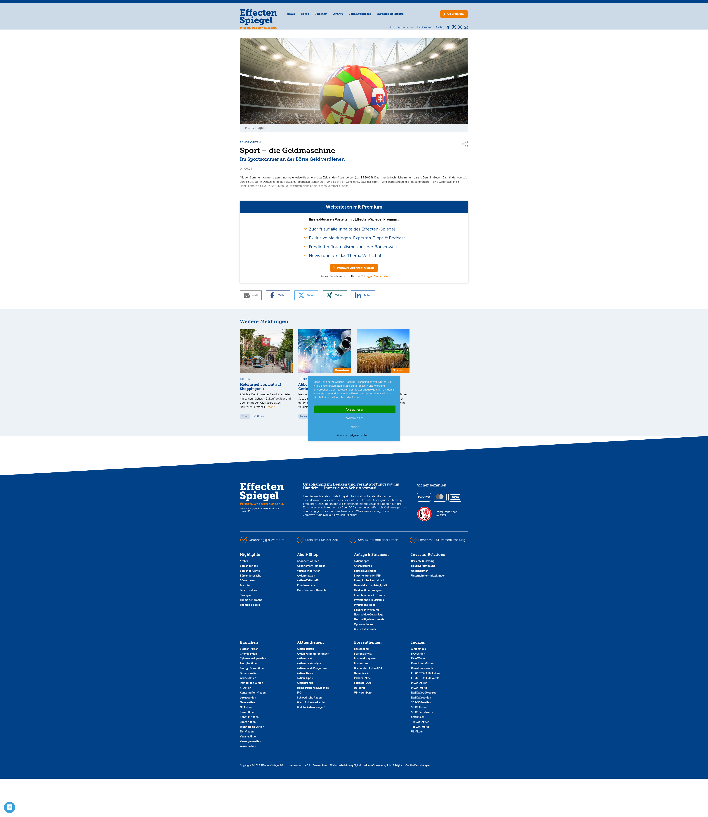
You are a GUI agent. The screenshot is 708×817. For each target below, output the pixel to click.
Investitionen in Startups (369, 599)
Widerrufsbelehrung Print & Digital (383, 765)
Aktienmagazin (306, 575)
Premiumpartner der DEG (446, 513)
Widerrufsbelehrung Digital (345, 765)
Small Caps (417, 716)
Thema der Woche (251, 599)
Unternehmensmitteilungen (428, 575)
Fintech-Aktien (249, 673)
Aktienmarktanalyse (309, 663)
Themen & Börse (250, 604)
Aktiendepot (361, 561)
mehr (271, 406)
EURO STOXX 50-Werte (425, 678)
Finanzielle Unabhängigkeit (370, 585)
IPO (299, 692)
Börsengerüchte (250, 570)
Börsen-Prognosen (365, 658)
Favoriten (245, 585)
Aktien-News (305, 673)
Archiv (338, 14)
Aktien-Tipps (305, 678)
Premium (455, 14)
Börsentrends (362, 663)
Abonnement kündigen (311, 565)
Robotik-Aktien (249, 716)
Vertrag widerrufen (308, 570)
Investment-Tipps (364, 604)
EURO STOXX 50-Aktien (425, 673)
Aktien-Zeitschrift (308, 580)
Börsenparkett (363, 653)
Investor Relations (390, 14)
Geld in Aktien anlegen (368, 590)
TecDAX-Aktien (420, 721)
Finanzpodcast (360, 14)
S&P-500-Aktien (421, 702)
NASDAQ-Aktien (421, 697)
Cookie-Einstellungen (417, 765)
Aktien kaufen (305, 648)
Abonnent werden (308, 561)
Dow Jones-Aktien (422, 663)
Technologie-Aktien (252, 726)
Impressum (296, 765)
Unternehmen (419, 570)
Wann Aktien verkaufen (311, 702)
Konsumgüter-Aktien (253, 692)
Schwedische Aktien (309, 697)
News (291, 14)
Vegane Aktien (248, 736)
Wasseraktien (248, 746)
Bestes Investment (365, 570)
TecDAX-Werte (420, 726)
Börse (305, 14)
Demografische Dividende (313, 687)
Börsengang (361, 648)
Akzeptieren (355, 409)
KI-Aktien (245, 687)
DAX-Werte (418, 658)
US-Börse (359, 687)
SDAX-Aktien (419, 707)
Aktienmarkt (304, 658)
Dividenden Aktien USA (368, 668)
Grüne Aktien (248, 678)
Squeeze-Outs (362, 682)
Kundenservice (306, 585)
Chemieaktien (248, 653)
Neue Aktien (247, 702)
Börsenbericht (249, 565)
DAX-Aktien (418, 653)
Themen (321, 14)
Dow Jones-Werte (422, 668)
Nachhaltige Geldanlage (368, 614)
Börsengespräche (250, 575)
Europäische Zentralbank (369, 580)
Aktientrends (305, 682)
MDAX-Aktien (419, 682)
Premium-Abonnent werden (355, 267)
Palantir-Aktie (362, 678)
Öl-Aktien (246, 707)
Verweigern (355, 418)
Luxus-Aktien (248, 697)
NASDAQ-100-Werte (423, 692)
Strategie (245, 595)
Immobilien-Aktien (251, 682)
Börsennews (247, 580)
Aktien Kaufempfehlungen (313, 653)
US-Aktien (417, 731)
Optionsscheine (363, 624)
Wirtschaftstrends (365, 629)
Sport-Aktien (248, 721)
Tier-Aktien (247, 731)
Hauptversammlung (423, 565)
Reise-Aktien (247, 712)
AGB (307, 765)
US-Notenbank (363, 692)
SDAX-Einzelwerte (422, 712)
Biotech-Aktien (249, 648)
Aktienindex (418, 648)
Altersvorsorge (363, 565)
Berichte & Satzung (422, 561)
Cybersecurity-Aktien (253, 658)
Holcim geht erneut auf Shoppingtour (260, 387)
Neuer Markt (361, 673)
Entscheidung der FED (367, 575)
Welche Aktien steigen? (311, 707)
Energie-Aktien (249, 663)
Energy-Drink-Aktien (252, 668)
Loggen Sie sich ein (376, 276)
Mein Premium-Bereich (311, 590)
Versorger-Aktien (250, 741)
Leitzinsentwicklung (366, 609)
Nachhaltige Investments (369, 619)
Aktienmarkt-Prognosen (312, 668)
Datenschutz (320, 765)
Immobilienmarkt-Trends (369, 595)
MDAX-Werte (419, 687)
